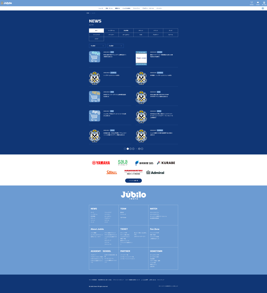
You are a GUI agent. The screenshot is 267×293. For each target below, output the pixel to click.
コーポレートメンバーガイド (127, 258)
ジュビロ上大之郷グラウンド (111, 237)
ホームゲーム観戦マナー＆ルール (158, 216)
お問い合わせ (152, 279)
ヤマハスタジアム (154, 212)
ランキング (123, 214)
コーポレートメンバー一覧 (127, 256)
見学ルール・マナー (96, 236)
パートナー (111, 34)
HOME (88, 13)
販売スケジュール (124, 240)
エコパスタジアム (154, 214)
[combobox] (97, 46)
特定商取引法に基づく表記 (105, 279)
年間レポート (153, 264)
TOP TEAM (123, 217)
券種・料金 (123, 238)
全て (96, 30)
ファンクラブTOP (154, 232)
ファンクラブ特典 (154, 236)
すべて (92, 212)
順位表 (122, 212)
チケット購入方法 (124, 234)
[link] (93, 13)
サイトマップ (160, 279)
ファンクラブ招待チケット (126, 243)
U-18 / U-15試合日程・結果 (111, 255)
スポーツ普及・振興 (155, 260)
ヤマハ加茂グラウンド (110, 232)
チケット (141, 30)
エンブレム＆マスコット (97, 234)
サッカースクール (109, 258)
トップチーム (111, 30)
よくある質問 (144, 279)
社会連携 (152, 258)
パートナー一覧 (124, 254)
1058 (139, 148)
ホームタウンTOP (154, 254)
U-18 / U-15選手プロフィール (97, 261)
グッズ (170, 30)
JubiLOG (152, 266)
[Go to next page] (142, 149)
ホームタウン (126, 34)
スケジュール (108, 244)
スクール (170, 34)
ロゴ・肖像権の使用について (132, 279)
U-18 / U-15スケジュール (97, 258)
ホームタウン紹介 (154, 256)
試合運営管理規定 (154, 218)
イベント (156, 30)
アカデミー (156, 34)
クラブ (96, 38)
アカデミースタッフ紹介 (97, 256)
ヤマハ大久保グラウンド (111, 234)
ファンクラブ (96, 34)
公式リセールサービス (139, 236)
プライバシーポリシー (118, 279)
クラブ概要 (93, 232)
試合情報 (126, 30)
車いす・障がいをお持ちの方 (140, 233)
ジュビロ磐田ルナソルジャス (111, 261)
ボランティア (108, 240)
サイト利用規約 (93, 279)
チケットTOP (123, 232)
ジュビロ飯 (153, 262)
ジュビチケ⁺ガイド (125, 236)
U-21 (141, 34)
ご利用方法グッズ (154, 238)
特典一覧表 (153, 234)
